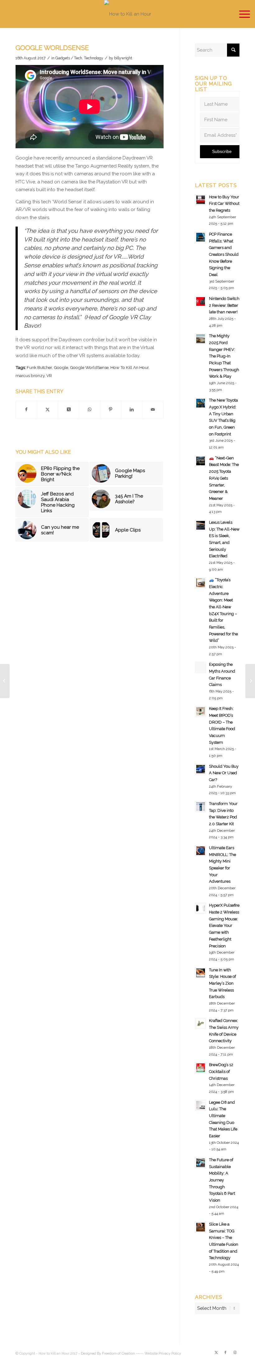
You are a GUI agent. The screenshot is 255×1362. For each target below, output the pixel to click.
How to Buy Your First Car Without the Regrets (224, 204)
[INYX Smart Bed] (250, 681)
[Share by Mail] (152, 409)
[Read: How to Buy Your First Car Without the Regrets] (200, 199)
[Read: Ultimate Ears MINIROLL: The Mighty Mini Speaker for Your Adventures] (200, 850)
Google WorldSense (89, 367)
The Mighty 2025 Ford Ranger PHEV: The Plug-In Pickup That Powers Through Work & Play (224, 356)
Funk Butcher (39, 367)
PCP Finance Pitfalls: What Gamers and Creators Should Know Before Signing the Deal (224, 254)
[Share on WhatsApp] (89, 409)
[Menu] (241, 14)
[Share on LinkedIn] (131, 409)
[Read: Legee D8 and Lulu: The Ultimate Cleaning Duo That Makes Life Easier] (200, 1105)
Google (61, 367)
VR (49, 375)
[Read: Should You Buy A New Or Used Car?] (200, 769)
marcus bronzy (30, 375)
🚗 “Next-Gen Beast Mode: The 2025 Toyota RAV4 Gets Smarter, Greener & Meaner (224, 478)
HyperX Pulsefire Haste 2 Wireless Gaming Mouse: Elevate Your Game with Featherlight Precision (224, 925)
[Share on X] (47, 409)
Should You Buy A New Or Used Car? (224, 773)
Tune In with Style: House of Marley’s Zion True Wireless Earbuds (222, 983)
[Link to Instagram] (234, 1352)
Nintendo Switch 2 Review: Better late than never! (224, 305)
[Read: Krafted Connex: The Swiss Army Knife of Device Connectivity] (200, 1023)
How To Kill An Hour (129, 367)
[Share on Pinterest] (110, 409)
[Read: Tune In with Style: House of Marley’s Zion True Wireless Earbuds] (200, 972)
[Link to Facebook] (225, 1352)
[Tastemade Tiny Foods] (5, 681)
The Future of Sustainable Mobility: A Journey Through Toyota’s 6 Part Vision (222, 1180)
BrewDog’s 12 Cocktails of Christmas (221, 1071)
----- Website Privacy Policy (158, 1353)
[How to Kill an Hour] (127, 14)
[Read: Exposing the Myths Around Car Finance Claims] (200, 667)
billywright (123, 58)
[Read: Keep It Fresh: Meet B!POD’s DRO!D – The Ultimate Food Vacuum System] (200, 711)
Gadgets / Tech (68, 58)
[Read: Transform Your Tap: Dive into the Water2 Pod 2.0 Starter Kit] (200, 806)
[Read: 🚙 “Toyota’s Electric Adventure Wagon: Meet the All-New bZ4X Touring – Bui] (200, 582)
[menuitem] (241, 14)
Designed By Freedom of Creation (108, 1353)
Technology (93, 58)
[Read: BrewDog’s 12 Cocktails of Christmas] (200, 1067)
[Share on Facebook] (26, 409)
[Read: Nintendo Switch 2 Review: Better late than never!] (200, 301)
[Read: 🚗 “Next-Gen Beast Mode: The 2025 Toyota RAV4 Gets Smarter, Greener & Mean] (200, 461)
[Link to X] (216, 1352)
